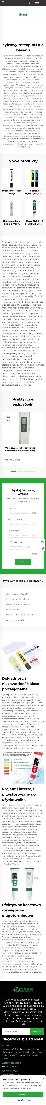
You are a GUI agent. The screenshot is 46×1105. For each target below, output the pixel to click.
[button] (13, 471)
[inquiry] (42, 542)
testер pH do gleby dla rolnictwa (21, 615)
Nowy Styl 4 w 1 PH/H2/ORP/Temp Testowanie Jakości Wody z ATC (34, 222)
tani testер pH (12, 609)
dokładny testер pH (15, 620)
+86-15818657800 (10, 1066)
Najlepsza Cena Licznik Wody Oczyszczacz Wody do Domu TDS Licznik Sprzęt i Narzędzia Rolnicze (11, 222)
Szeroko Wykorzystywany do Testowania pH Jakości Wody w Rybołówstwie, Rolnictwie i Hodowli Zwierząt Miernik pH (34, 192)
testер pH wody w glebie (17, 604)
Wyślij (23, 562)
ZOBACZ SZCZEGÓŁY (11, 178)
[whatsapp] (42, 548)
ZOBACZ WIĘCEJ (12, 460)
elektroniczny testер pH (17, 594)
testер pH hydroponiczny (17, 599)
